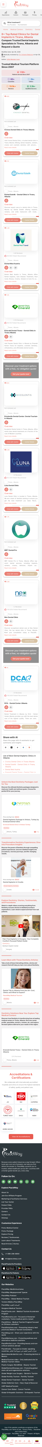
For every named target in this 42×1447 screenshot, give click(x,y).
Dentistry (29, 29)
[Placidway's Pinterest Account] (21, 1182)
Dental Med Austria (12, 769)
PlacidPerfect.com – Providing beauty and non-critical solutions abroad (20, 1345)
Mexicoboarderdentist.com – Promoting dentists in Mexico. (21, 1355)
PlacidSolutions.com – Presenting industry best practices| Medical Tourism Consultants (20, 1329)
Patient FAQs (7, 1205)
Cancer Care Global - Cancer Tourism (16, 1389)
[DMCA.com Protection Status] (34, 1406)
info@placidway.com (13, 1259)
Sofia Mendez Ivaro (13, 59)
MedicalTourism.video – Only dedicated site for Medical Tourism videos (20, 1361)
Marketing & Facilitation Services (14, 1199)
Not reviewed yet (10, 121)
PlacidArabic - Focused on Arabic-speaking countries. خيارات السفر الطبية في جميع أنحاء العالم (19, 1350)
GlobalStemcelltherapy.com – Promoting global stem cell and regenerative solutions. (20, 1369)
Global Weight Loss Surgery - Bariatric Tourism (20, 1373)
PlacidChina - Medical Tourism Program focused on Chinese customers (20, 1323)
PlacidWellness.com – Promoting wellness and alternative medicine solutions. (19, 1339)
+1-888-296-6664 (12, 1254)
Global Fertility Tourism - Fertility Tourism (18, 1377)
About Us (5, 1192)
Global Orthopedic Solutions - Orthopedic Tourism (21, 1392)
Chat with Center (12, 153)
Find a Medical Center (10, 1228)
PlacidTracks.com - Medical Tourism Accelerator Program (20, 1312)
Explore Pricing (7, 1234)
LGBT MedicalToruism (10, 1386)
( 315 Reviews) (18, 320)
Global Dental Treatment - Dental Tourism (18, 1380)
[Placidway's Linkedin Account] (33, 1182)
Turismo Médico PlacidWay (12, 1302)
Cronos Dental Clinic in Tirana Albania (19, 762)
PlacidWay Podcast (9, 1295)
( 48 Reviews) (18, 253)
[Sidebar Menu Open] (3, 4)
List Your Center (8, 1202)
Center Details (29, 153)
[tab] (16, 955)
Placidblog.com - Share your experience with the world (20, 1334)
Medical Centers (16, 29)
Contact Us (6, 1215)
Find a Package (7, 1231)
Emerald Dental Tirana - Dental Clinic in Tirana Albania (21, 1051)
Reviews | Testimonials (10, 1237)
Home (5, 29)
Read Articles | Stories (10, 1244)
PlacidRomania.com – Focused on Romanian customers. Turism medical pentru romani (18, 1318)
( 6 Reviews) (17, 475)
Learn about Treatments (11, 1240)
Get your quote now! (21, 374)
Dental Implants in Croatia (13, 882)
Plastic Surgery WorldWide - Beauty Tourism (19, 1365)
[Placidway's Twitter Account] (9, 1182)
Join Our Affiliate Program (12, 1196)
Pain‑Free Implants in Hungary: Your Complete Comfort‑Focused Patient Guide (21, 940)
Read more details (10, 147)
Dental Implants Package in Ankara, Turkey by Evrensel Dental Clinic (21, 821)
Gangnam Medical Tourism (12, 1308)
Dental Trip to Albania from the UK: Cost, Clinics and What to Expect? (19, 991)
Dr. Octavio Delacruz (26, 54)
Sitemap (5, 1218)
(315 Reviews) (16, 1056)
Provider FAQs (7, 1208)
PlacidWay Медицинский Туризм (14, 1292)
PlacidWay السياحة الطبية (10, 1305)
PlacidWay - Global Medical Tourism (15, 1299)
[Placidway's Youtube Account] (15, 1182)
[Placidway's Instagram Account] (27, 1182)
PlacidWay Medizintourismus (13, 1289)
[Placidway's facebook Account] (3, 1182)
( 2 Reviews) (17, 607)
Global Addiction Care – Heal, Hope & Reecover (20, 1383)
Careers (5, 1211)
